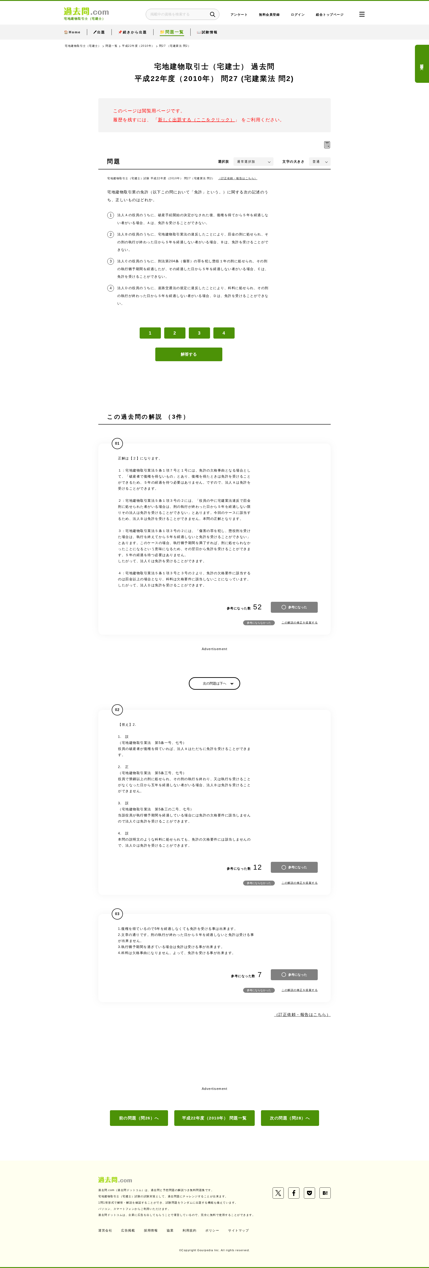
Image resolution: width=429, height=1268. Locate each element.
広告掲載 (128, 1230)
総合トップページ (330, 14)
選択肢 (223, 161)
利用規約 (189, 1230)
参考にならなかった (259, 622)
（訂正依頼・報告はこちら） (237, 178)
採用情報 (151, 1230)
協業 (170, 1230)
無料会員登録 (269, 14)
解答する (189, 354)
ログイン (298, 14)
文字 (293, 161)
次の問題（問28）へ (290, 1118)
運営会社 (105, 1230)
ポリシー (212, 1230)
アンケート (239, 14)
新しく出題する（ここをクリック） (196, 119)
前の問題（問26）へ (139, 1118)
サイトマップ (238, 1230)
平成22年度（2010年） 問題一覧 (214, 1118)
